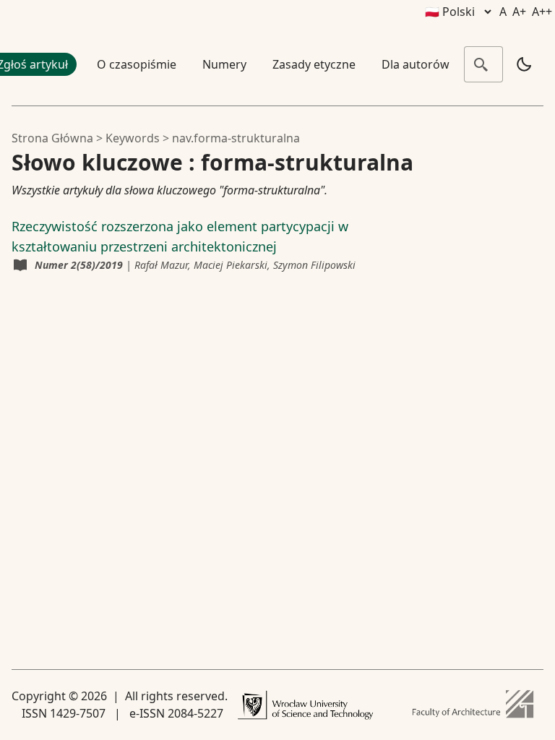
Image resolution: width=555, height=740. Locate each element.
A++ (542, 12)
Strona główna (52, 138)
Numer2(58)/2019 (79, 265)
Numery (224, 64)
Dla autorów (415, 64)
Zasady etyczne (314, 64)
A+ (519, 12)
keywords (133, 138)
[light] (523, 64)
